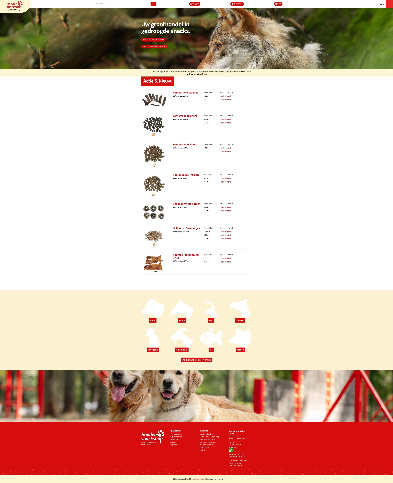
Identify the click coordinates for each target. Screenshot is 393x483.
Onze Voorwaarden (198, 479)
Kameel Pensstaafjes (185, 92)
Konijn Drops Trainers (186, 174)
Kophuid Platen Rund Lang (186, 256)
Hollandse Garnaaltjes (186, 228)
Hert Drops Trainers (185, 144)
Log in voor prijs (225, 96)
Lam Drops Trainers (185, 115)
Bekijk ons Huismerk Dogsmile (154, 46)
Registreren (238, 4)
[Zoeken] (153, 4)
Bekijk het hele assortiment (153, 39)
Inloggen (195, 4)
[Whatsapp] (231, 452)
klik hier (204, 74)
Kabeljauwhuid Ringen (186, 203)
